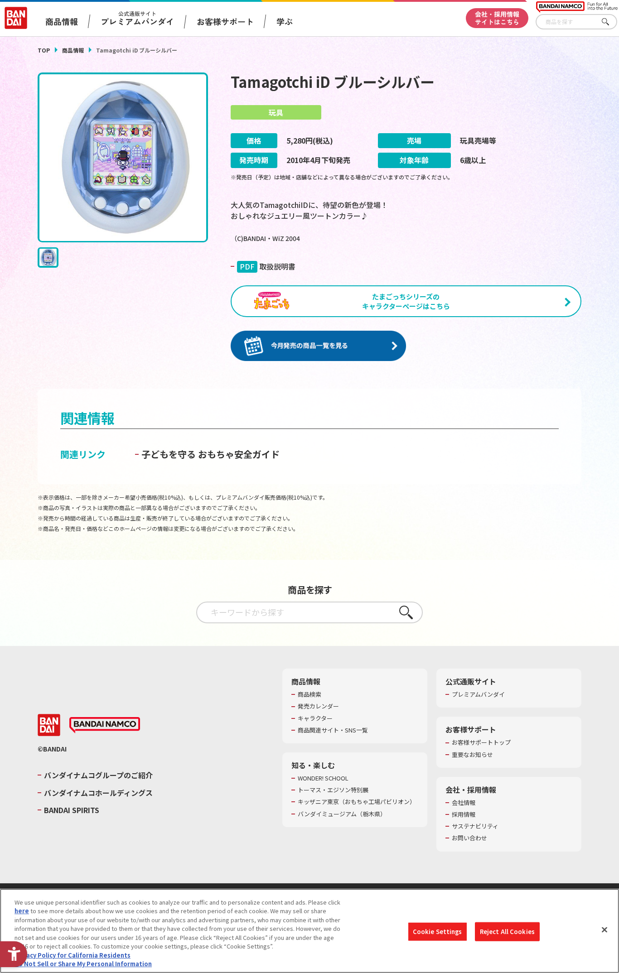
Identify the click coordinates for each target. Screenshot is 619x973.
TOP (44, 50)
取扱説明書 (267, 266)
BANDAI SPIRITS (71, 810)
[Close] (604, 929)
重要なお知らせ (472, 755)
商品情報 (73, 50)
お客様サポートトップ (481, 742)
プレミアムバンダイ (478, 694)
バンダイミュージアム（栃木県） (342, 814)
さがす (610, 22)
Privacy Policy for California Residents (73, 955)
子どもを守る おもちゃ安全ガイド (210, 454)
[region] (309, 931)
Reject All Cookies (507, 931)
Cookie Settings (437, 931)
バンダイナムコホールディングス (98, 793)
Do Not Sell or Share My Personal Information (83, 963)
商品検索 (309, 694)
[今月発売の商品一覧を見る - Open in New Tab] (318, 346)
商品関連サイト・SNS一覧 (333, 730)
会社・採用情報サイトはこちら (497, 18)
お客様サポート (225, 21)
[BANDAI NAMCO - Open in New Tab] (104, 725)
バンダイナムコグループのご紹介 (98, 775)
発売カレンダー (318, 706)
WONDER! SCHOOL (323, 778)
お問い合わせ (469, 838)
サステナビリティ (475, 826)
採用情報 (463, 814)
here (22, 910)
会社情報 (463, 803)
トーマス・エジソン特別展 (333, 790)
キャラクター (315, 718)
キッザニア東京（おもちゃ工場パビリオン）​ (357, 802)
